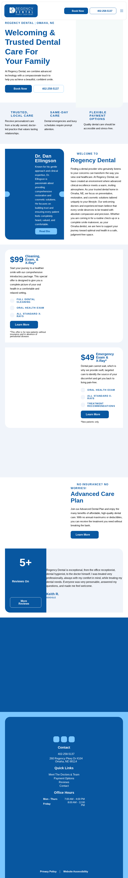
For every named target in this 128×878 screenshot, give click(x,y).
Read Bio (45, 231)
